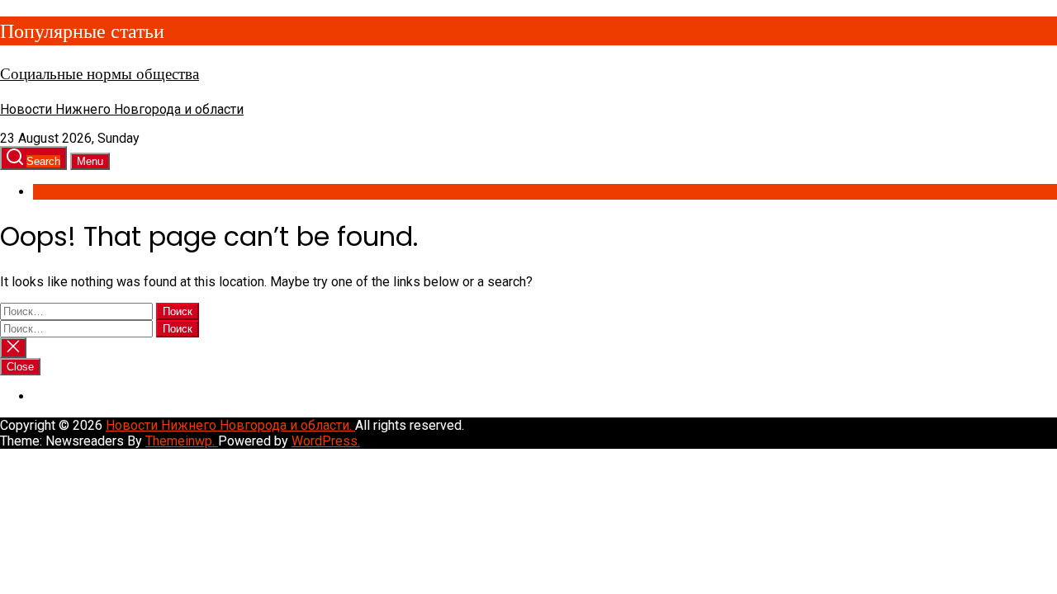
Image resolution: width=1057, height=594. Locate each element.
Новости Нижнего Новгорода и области (122, 109)
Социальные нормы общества (99, 74)
